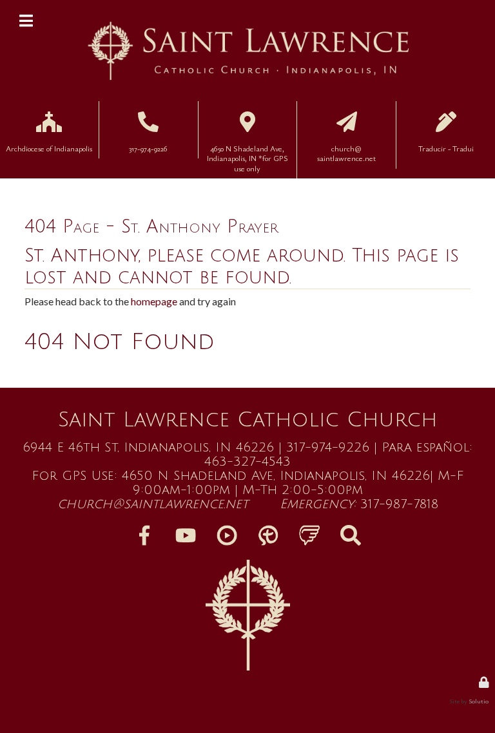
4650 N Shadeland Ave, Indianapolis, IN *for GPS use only (247, 139)
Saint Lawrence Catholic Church (247, 419)
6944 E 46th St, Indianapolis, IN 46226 (148, 448)
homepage (154, 301)
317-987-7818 (399, 504)
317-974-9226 (148, 126)
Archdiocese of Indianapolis (49, 120)
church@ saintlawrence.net (347, 126)
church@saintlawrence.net (152, 504)
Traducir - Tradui (445, 120)
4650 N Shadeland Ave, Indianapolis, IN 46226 (276, 476)
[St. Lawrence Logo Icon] (247, 614)
